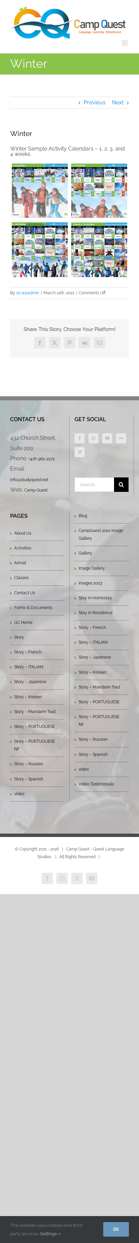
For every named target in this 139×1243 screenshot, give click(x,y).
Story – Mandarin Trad (34, 711)
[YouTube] (107, 438)
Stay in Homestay (95, 598)
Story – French (27, 652)
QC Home (23, 622)
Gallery (85, 553)
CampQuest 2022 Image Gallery (101, 534)
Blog (83, 515)
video (19, 794)
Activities (22, 548)
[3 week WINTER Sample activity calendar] (40, 249)
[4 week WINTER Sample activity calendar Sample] (99, 249)
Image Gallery (92, 568)
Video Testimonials (96, 784)
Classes (21, 577)
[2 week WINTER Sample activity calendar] (99, 190)
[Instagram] (93, 438)
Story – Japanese (30, 681)
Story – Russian (28, 764)
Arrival (20, 563)
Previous (95, 102)
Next (117, 102)
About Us (22, 533)
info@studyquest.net (29, 479)
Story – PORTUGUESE (34, 726)
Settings (49, 1233)
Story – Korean (28, 697)
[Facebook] (80, 438)
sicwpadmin (27, 293)
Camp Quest (36, 490)
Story (19, 637)
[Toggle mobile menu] (125, 42)
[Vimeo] (80, 452)
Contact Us (24, 593)
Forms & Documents (33, 607)
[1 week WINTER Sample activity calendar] (40, 190)
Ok (116, 1229)
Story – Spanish (28, 779)
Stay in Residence (95, 612)
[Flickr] (121, 438)
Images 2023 (90, 583)
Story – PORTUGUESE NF (34, 745)
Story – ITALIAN (28, 667)
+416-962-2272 (41, 459)
